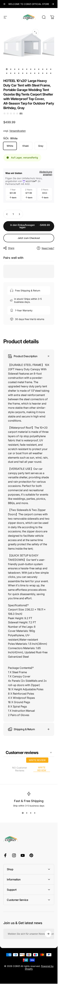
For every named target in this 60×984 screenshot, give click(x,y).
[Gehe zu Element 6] (31, 69)
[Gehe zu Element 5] (27, 69)
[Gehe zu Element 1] (11, 69)
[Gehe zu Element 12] (7, 73)
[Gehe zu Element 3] (19, 69)
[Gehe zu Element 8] (39, 69)
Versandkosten (17, 130)
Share (11, 248)
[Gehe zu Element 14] (15, 73)
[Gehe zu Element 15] (19, 73)
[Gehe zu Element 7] (35, 69)
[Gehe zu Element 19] (35, 73)
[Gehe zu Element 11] (51, 69)
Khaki (25, 145)
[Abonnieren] (48, 933)
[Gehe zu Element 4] (23, 69)
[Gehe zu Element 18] (31, 73)
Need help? (48, 248)
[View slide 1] (23, 813)
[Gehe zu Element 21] (43, 73)
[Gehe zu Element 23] (47, 73)
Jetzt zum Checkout (29, 238)
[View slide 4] (35, 813)
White (10, 145)
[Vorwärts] (52, 4)
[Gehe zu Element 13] (11, 73)
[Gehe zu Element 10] (47, 69)
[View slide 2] (27, 813)
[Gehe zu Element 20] (39, 73)
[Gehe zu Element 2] (15, 69)
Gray (40, 145)
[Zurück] (4, 4)
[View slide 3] (31, 813)
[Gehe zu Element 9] (43, 69)
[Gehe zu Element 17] (27, 73)
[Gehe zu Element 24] (51, 73)
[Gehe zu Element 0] (7, 69)
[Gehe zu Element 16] (23, 73)
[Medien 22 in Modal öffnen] (35, 32)
